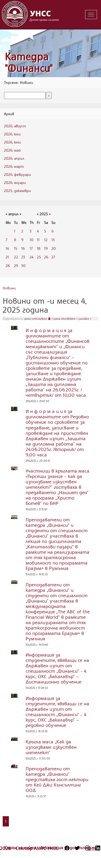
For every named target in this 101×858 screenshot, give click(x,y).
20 (53, 248)
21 (7, 257)
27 (53, 257)
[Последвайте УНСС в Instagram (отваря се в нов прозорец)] (87, 848)
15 (15, 248)
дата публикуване (36, 318)
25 (39, 257)
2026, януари (15, 182)
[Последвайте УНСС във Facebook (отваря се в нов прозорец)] (67, 848)
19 (46, 248)
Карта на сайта (21, 847)
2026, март (14, 166)
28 (8, 265)
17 (31, 248)
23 (23, 257)
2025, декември (17, 190)
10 (31, 239)
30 (23, 265)
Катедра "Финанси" (29, 62)
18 (38, 248)
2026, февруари (17, 174)
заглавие (84, 318)
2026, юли (12, 134)
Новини (9, 288)
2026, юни (12, 142)
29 (16, 265)
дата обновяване (65, 318)
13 (53, 239)
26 (46, 257)
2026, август (15, 126)
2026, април (14, 158)
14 (7, 248)
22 (16, 257)
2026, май (12, 150)
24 (31, 257)
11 (38, 239)
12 (45, 239)
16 (23, 248)
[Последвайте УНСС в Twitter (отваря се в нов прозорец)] (77, 848)
